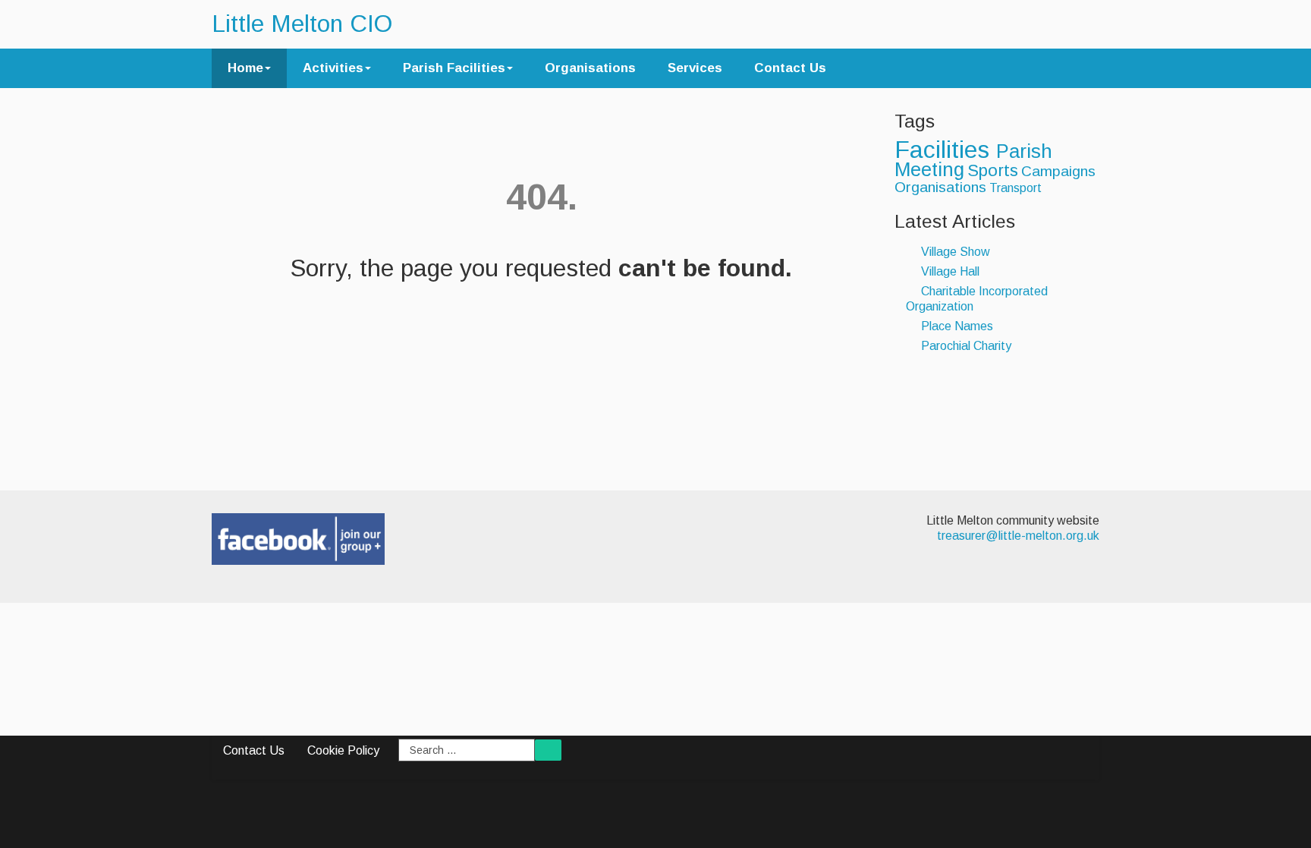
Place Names (955, 326)
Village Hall (948, 271)
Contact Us (790, 68)
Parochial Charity (964, 345)
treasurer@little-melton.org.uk (1018, 535)
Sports (992, 170)
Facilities (945, 149)
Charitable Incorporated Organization (977, 299)
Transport (1015, 187)
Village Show (954, 251)
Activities (333, 68)
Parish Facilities (454, 68)
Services (695, 68)
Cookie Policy (343, 750)
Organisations (590, 68)
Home (245, 68)
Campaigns (1058, 171)
